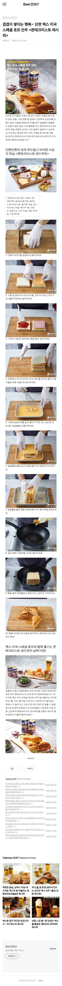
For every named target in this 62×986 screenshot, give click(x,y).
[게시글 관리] (20, 769)
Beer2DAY (31, 4)
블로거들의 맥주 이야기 (14, 950)
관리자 (41, 981)
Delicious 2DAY (11, 779)
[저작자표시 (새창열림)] (37, 769)
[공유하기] (16, 769)
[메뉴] (4, 4)
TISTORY (31, 981)
